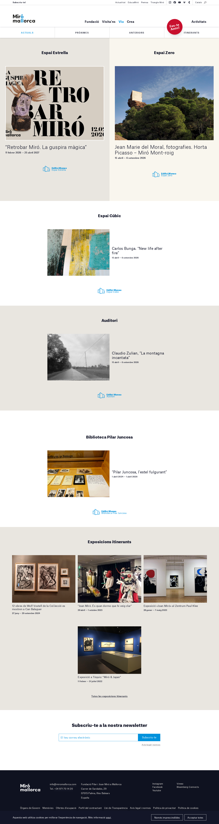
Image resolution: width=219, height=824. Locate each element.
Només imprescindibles (167, 817)
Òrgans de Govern (30, 807)
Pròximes (82, 32)
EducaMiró (133, 2)
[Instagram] (170, 2)
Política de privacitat (164, 807)
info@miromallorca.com (63, 784)
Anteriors (136, 32)
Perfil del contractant (90, 807)
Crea (130, 21)
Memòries (47, 807)
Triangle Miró (157, 2)
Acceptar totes (195, 817)
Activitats (198, 21)
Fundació (92, 21)
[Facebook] (175, 2)
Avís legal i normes (151, 745)
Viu (121, 21)
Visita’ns (108, 21)
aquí (108, 817)
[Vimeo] (184, 2)
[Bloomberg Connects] (189, 2)
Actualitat (120, 2)
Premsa (144, 2)
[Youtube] (179, 2)
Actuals (27, 32)
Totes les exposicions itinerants (109, 696)
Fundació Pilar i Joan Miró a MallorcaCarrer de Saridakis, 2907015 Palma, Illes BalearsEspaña (101, 791)
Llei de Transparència (116, 807)
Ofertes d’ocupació (66, 807)
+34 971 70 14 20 (63, 788)
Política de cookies (188, 807)
